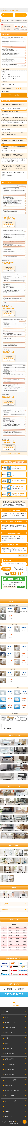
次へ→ (24, 15)
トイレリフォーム (14, 601)
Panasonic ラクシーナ (7, 821)
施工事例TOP (8, 1048)
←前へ (3, 15)
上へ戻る (24, 1122)
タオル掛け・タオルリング (20, 720)
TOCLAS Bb (21, 821)
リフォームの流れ (9, 1095)
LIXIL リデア (21, 744)
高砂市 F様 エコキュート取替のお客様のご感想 (8, 307)
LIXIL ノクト (21, 804)
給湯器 (6, 1038)
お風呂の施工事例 (9, 1059)
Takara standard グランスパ (7, 762)
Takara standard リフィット (20, 839)
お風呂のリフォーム (14, 735)
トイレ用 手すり (7, 728)
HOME (6, 1011)
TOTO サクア (7, 855)
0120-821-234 (14, 994)
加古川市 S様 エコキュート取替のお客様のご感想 (8, 218)
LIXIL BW (20, 779)
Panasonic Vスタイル (20, 813)
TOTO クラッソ (21, 795)
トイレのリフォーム (10, 1017)
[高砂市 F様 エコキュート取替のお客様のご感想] (14, 303)
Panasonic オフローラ (7, 753)
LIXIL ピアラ (21, 863)
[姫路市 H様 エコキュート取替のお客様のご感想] (14, 348)
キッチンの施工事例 (10, 1064)
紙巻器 (7, 720)
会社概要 (7, 1111)
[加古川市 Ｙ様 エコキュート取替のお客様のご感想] (14, 437)
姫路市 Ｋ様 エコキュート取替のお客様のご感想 (8, 396)
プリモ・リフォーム (19, 1121)
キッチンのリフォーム (14, 786)
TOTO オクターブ (20, 855)
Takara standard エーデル (7, 838)
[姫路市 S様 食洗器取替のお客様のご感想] (14, 259)
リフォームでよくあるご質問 (12, 1090)
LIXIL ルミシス (7, 872)
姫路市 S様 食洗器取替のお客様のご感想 (8, 263)
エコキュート (7, 897)
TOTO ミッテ (7, 795)
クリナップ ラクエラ (7, 830)
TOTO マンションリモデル (7, 770)
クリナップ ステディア (20, 830)
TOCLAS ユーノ (21, 753)
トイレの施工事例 (9, 1053)
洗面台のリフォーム (14, 845)
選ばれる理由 (5, 909)
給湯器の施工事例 (9, 1074)
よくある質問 (5, 903)
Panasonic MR (7, 779)
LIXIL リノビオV (21, 770)
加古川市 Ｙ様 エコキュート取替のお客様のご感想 (8, 441)
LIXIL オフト (7, 863)
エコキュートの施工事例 (11, 1080)
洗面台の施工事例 (9, 1069)
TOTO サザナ (7, 744)
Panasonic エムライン (21, 872)
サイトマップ (8, 1106)
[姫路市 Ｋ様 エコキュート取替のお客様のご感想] (14, 392)
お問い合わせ (8, 1116)
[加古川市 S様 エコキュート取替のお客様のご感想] (14, 214)
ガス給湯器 (21, 897)
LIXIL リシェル (7, 813)
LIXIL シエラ (7, 804)
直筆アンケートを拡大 (14, 95)
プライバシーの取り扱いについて (13, 1101)
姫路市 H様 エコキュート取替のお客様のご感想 (8, 352)
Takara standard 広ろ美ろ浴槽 (20, 762)
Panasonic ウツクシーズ (7, 881)
